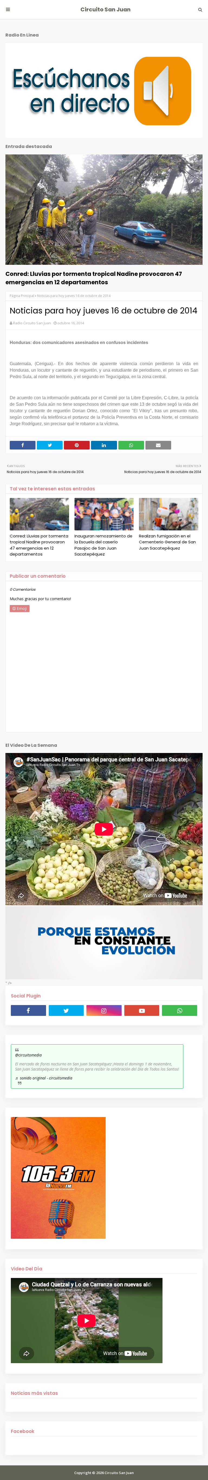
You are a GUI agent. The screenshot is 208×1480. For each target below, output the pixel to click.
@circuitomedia (28, 1055)
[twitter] (66, 1010)
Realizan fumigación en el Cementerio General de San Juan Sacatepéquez (167, 542)
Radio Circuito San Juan (32, 323)
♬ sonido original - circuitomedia (43, 1078)
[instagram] (104, 1010)
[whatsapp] (179, 1010)
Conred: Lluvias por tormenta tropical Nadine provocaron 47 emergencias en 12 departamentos (93, 278)
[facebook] (28, 1010)
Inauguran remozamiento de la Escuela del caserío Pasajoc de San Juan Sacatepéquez (103, 545)
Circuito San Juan (105, 9)
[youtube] (142, 1010)
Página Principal (22, 295)
